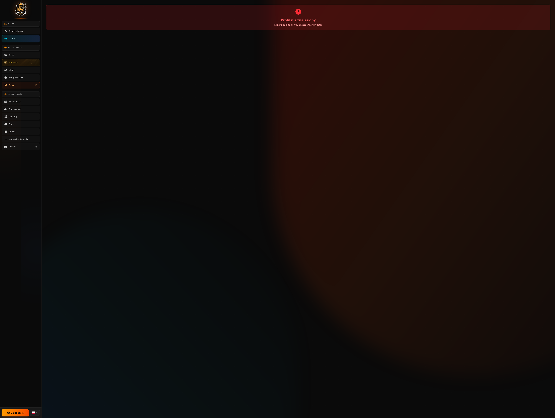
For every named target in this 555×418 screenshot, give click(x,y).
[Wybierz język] (35, 413)
